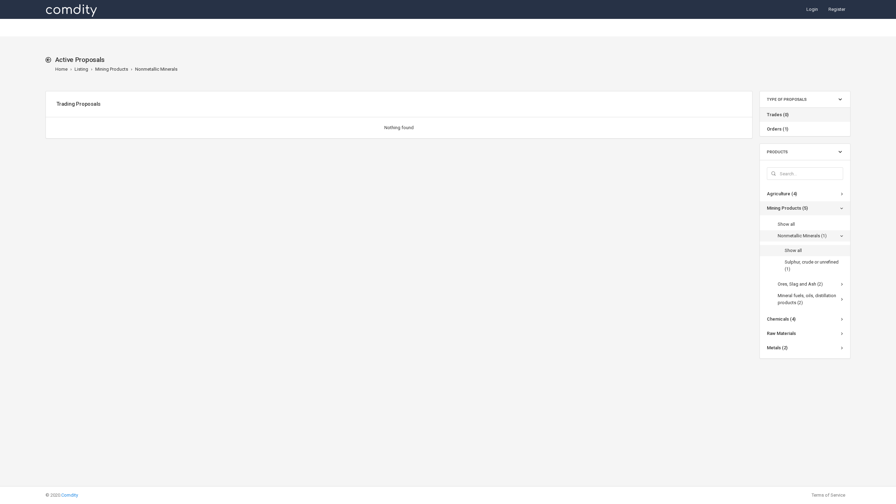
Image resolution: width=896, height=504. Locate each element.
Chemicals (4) (781, 319)
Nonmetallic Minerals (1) (802, 235)
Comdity (69, 495)
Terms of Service (828, 495)
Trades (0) (778, 114)
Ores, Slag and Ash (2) (800, 284)
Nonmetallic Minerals (156, 69)
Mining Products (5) (787, 208)
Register (836, 9)
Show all (786, 224)
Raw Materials (781, 333)
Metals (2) (777, 347)
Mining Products (111, 69)
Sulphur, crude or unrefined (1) (812, 265)
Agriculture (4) (782, 193)
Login (812, 9)
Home (61, 69)
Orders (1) (777, 129)
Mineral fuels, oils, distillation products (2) (807, 299)
